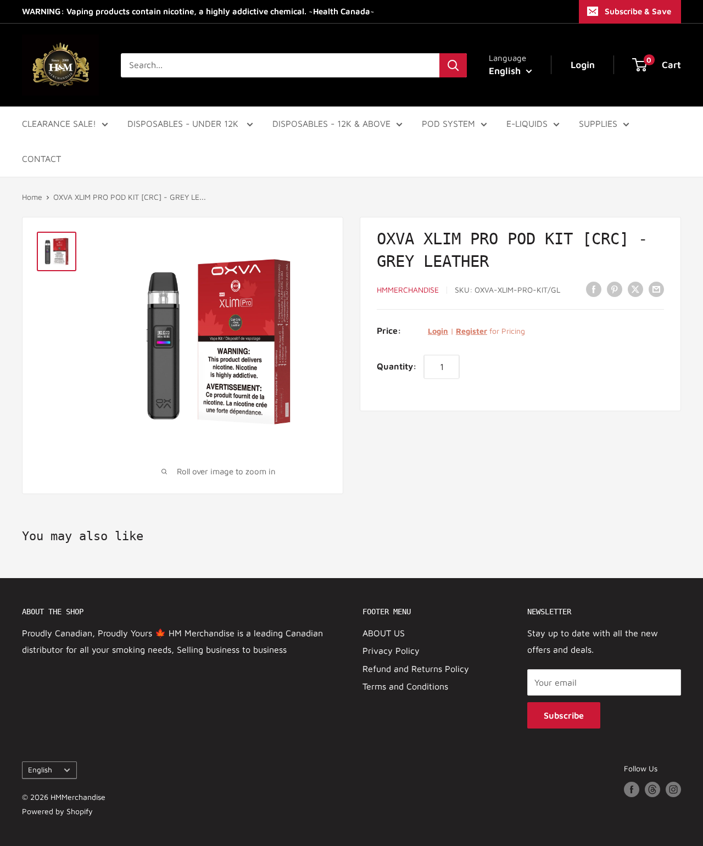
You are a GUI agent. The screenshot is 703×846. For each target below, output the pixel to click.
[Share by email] (656, 289)
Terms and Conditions (405, 686)
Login (438, 330)
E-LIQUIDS (527, 123)
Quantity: (397, 366)
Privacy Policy (391, 650)
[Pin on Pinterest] (614, 289)
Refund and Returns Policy (415, 669)
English (40, 769)
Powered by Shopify (57, 811)
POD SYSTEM (448, 123)
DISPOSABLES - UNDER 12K (184, 123)
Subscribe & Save (638, 11)
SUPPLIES (598, 123)
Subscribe (564, 715)
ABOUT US (383, 633)
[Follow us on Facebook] (631, 790)
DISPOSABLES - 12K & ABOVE (331, 123)
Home (32, 196)
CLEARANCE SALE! (59, 123)
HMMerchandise (408, 289)
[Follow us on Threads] (652, 790)
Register (471, 330)
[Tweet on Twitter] (635, 289)
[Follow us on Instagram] (673, 790)
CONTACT (41, 159)
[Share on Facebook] (593, 289)
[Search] (453, 65)
